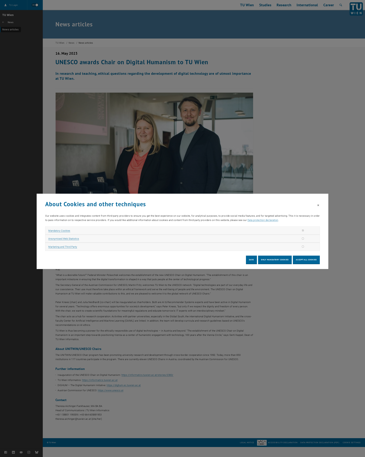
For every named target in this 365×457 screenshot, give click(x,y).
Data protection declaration (263, 220)
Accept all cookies (306, 259)
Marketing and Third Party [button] (62, 246)
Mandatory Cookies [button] (59, 230)
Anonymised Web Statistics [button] (63, 238)
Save (251, 259)
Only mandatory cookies (275, 259)
